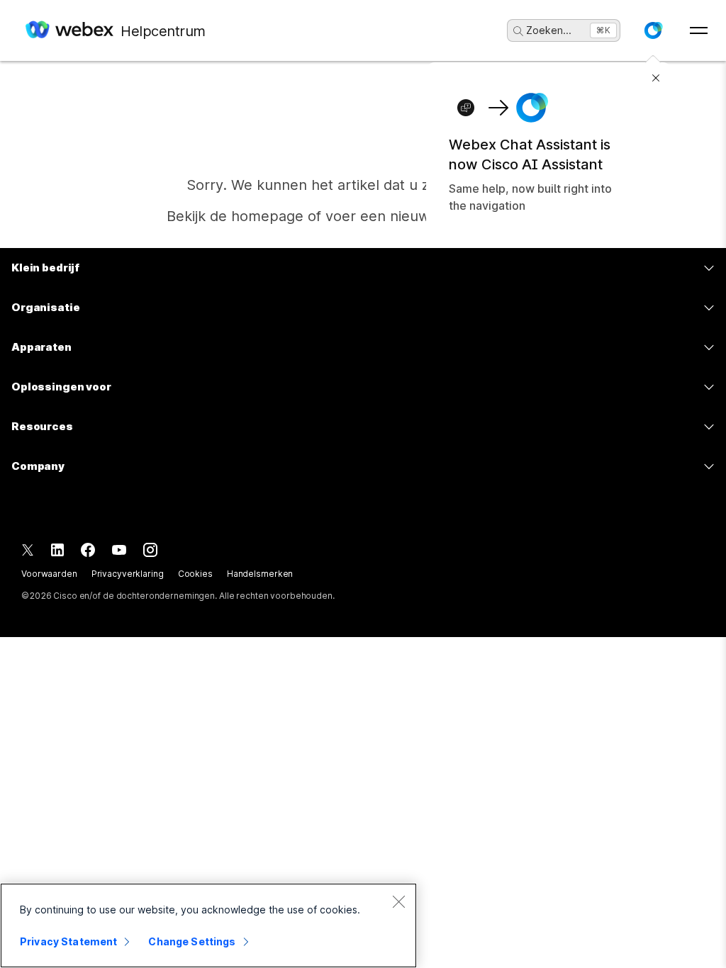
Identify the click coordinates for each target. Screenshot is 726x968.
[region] (208, 925)
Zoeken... (548, 30)
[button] (653, 30)
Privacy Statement (68, 941)
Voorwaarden (49, 573)
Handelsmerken (260, 573)
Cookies (195, 573)
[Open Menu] (699, 30)
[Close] (398, 901)
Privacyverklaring (127, 573)
